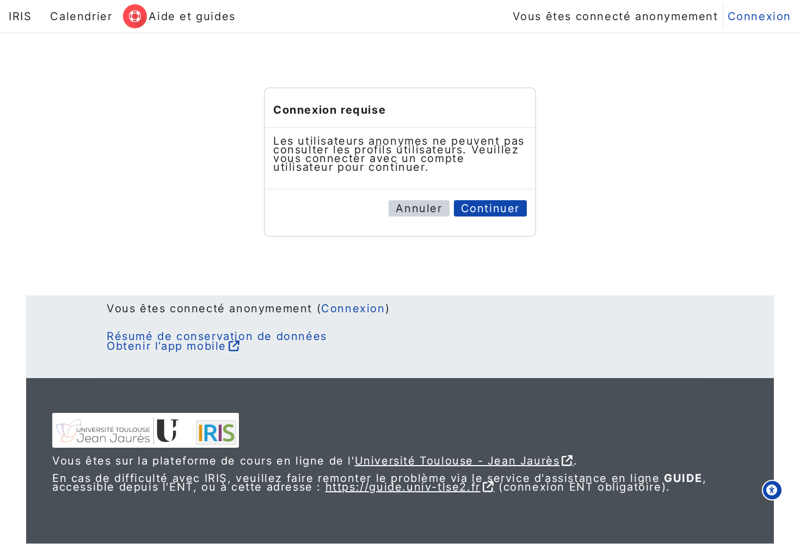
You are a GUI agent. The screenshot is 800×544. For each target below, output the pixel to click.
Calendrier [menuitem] (81, 16)
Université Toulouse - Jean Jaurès (457, 460)
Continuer (490, 208)
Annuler (419, 208)
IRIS (20, 16)
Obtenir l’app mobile (166, 346)
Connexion (759, 16)
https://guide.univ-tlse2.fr (403, 486)
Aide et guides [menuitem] (192, 16)
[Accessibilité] (772, 490)
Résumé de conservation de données (217, 336)
